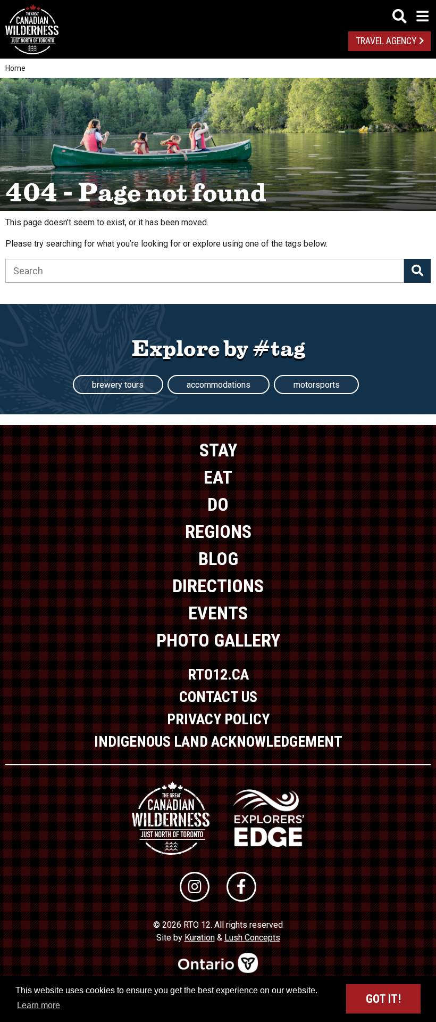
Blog (218, 558)
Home (15, 68)
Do (218, 504)
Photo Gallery (218, 640)
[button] (417, 271)
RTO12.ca (218, 674)
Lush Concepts (252, 938)
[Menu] (410, 16)
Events (218, 613)
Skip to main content (218, 15)
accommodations (218, 385)
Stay (218, 450)
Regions (218, 531)
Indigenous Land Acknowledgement (218, 741)
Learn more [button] (38, 1005)
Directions (218, 585)
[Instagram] (194, 887)
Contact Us (218, 697)
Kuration (200, 938)
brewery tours (118, 385)
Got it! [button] (383, 998)
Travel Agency (386, 41)
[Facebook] (241, 887)
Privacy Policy (218, 719)
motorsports (317, 385)
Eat (218, 477)
